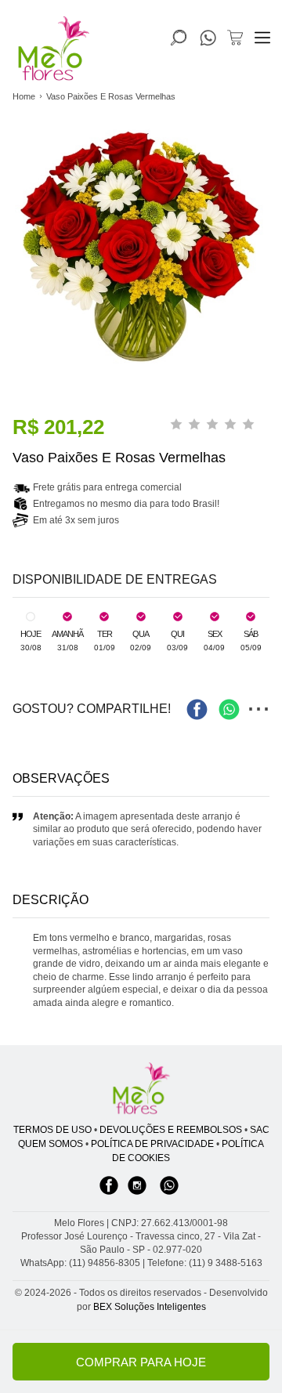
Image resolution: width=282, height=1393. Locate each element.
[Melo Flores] (141, 1089)
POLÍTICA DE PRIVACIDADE (152, 1143)
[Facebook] (109, 1193)
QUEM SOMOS (50, 1143)
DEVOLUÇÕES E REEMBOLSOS (170, 1129)
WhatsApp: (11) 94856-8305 (80, 1262)
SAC (259, 1129)
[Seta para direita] (266, 314)
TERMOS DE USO (52, 1129)
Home (24, 96)
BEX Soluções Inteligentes (149, 1306)
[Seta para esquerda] (15, 314)
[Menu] (262, 37)
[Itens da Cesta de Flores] (235, 37)
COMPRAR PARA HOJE (141, 1362)
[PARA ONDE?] (178, 37)
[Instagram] (137, 1193)
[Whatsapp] (169, 1193)
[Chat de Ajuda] (208, 41)
